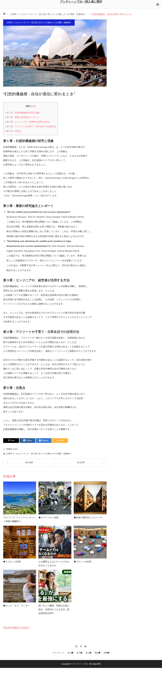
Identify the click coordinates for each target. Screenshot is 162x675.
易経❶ (97, 653)
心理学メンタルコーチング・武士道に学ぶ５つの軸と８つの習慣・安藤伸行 (47, 14)
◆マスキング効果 (12, 561)
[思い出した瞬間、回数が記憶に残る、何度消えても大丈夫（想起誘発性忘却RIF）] (54, 586)
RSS (86, 646)
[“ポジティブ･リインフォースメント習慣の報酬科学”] (19, 498)
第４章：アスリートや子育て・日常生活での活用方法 (30, 126)
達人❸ (88, 653)
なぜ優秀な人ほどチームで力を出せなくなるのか (53, 563)
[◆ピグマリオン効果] (54, 498)
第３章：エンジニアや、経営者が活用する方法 (27, 122)
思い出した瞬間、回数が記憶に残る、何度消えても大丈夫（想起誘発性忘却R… (53, 609)
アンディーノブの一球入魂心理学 (81, 1)
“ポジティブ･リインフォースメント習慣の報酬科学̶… (19, 519)
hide (33, 106)
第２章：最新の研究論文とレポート (22, 117)
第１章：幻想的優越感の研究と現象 (22, 112)
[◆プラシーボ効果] (90, 542)
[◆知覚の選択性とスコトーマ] (90, 498)
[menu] (157, 4)
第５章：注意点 (13, 131)
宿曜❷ (106, 653)
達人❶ (70, 653)
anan (15, 449)
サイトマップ (58, 653)
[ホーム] (4, 13)
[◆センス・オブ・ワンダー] (19, 586)
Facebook (81, 646)
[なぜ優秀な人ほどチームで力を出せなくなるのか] (54, 542)
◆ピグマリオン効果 (48, 517)
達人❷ (79, 653)
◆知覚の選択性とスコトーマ (88, 517)
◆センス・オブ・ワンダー (16, 605)
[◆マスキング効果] (19, 542)
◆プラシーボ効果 (82, 561)
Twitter (76, 646)
